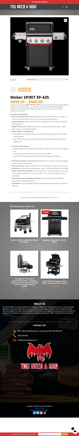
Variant (13, 80)
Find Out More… (7, 315)
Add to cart (24, 89)
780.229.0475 (23, 335)
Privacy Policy (39, 408)
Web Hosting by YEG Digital (39, 410)
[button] (65, 20)
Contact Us (54, 197)
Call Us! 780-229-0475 (39, 2)
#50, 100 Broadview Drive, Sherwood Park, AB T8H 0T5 (40, 331)
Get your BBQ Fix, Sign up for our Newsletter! (23, 434)
